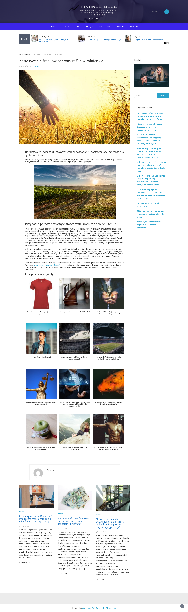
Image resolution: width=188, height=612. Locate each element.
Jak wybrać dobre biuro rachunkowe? (148, 39)
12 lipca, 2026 (63, 528)
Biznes (53, 26)
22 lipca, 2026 (25, 526)
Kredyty (89, 26)
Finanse (66, 26)
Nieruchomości (104, 26)
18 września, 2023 (27, 66)
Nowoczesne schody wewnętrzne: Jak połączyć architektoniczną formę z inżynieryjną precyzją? (110, 523)
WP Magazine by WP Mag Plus (104, 608)
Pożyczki (120, 26)
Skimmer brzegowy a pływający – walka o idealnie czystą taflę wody (151, 214)
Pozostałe (134, 26)
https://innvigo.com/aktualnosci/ (47, 265)
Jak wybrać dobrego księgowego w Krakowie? (53, 40)
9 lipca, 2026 (101, 532)
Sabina (50, 470)
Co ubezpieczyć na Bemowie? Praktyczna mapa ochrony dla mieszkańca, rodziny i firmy (35, 519)
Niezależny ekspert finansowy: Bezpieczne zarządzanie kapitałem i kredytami (74, 521)
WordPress (86, 608)
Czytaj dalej (24, 563)
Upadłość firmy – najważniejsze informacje (103, 39)
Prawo (77, 26)
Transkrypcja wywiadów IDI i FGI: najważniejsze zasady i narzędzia (151, 224)
